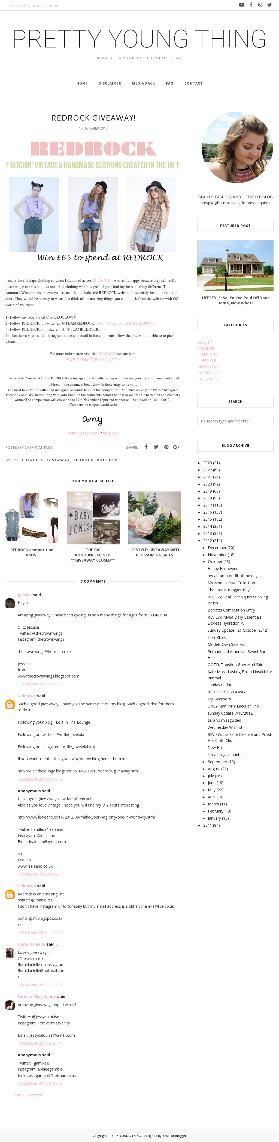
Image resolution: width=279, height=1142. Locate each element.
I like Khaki (217, 637)
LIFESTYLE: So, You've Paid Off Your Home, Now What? (235, 300)
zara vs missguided (224, 720)
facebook (91, 433)
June (212, 782)
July (211, 775)
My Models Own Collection (231, 582)
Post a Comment (27, 1095)
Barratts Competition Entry (231, 610)
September (217, 761)
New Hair (216, 747)
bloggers (32, 459)
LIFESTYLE (206, 360)
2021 (207, 476)
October (215, 561)
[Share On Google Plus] (176, 447)
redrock (83, 459)
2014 (207, 526)
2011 (207, 825)
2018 (207, 497)
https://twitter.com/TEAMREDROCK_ (127, 323)
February (215, 811)
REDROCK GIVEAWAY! (227, 691)
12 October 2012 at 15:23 (40, 684)
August (214, 768)
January (214, 818)
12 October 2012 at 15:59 (40, 779)
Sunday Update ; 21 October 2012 (237, 630)
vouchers (108, 459)
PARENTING (208, 372)
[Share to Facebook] (146, 447)
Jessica (25, 594)
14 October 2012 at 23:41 (40, 1043)
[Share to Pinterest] (166, 447)
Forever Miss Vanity (37, 996)
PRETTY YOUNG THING (139, 39)
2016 (207, 512)
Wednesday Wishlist (225, 727)
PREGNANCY (208, 379)
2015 (207, 519)
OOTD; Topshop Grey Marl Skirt (236, 664)
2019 (207, 491)
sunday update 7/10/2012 (230, 713)
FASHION (205, 348)
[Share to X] (156, 447)
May (212, 789)
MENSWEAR (208, 366)
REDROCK (101, 280)
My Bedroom (219, 699)
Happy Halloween (223, 568)
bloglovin (111, 433)
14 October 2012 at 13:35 (40, 984)
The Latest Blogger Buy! (229, 589)
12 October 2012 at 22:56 (40, 874)
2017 (207, 505)
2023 (207, 462)
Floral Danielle (31, 944)
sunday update (220, 684)
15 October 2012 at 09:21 (40, 1083)
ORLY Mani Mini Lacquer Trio (233, 706)
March (213, 804)
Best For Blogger (174, 1136)
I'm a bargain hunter (225, 754)
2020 (207, 484)
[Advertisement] (238, 876)
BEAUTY (204, 342)
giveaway (58, 459)
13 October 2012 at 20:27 (40, 932)
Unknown (27, 695)
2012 (207, 540)
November (217, 554)
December (217, 547)
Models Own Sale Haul (227, 644)
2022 (207, 469)
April (212, 796)
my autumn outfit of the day (232, 575)
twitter (73, 433)
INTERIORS (207, 354)
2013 (207, 533)
